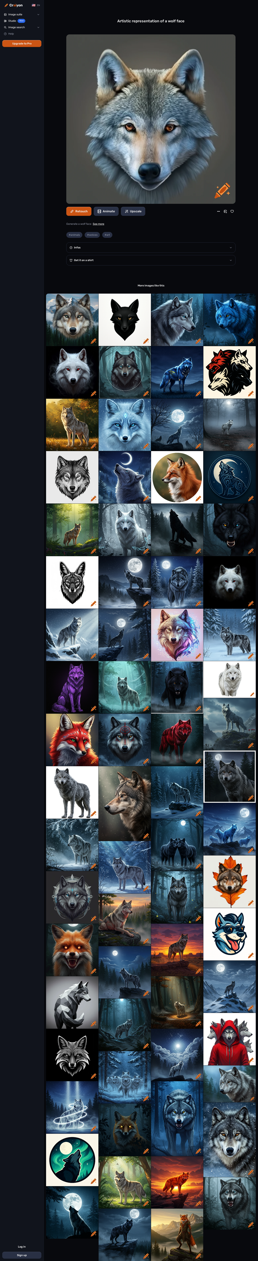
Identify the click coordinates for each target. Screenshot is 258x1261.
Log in (22, 1246)
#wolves (92, 235)
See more (98, 224)
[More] (218, 211)
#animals (74, 235)
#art (107, 235)
